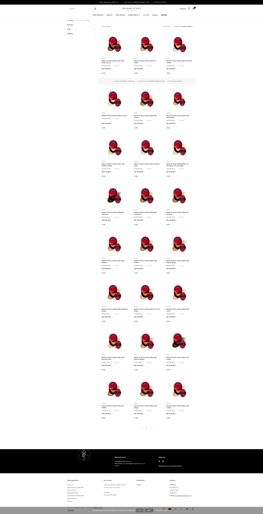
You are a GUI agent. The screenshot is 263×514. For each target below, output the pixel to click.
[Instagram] (163, 461)
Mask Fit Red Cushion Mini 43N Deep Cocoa (113, 62)
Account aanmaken (110, 495)
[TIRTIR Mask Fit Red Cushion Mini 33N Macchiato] (179, 99)
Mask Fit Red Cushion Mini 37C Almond (177, 213)
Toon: (165, 26)
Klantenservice (72, 498)
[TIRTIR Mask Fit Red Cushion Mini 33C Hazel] (147, 44)
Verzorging (120, 15)
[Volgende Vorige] (150, 428)
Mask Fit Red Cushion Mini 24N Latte (177, 310)
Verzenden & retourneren (75, 495)
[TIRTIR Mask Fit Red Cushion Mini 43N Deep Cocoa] (115, 44)
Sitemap (70, 501)
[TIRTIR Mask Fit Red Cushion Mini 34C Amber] (115, 389)
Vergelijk (116, 65)
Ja (139, 510)
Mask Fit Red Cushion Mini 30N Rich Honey (115, 310)
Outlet (146, 15)
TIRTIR (103, 58)
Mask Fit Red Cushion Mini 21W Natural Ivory (113, 358)
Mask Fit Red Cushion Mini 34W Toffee (145, 261)
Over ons (70, 485)
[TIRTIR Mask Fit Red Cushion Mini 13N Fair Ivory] (147, 147)
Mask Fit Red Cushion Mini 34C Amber (113, 407)
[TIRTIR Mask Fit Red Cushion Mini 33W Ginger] (147, 389)
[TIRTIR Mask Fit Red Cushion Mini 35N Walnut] (115, 244)
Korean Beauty (134, 15)
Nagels (155, 15)
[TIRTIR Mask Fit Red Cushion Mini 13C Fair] (115, 99)
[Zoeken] (95, 9)
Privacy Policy (72, 490)
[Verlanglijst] (189, 8)
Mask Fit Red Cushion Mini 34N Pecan (145, 116)
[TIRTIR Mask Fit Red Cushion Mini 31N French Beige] (179, 244)
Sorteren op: (178, 26)
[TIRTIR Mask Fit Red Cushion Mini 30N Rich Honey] (115, 293)
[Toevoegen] (124, 73)
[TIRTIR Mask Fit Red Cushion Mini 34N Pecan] (147, 99)
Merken (164, 15)
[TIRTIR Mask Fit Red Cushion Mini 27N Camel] (179, 389)
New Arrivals (98, 15)
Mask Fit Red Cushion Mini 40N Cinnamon (145, 213)
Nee (149, 510)
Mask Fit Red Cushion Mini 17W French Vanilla (113, 165)
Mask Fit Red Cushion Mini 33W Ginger (145, 407)
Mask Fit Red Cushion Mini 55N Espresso (113, 213)
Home (75, 20)
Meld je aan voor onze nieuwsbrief (170, 466)
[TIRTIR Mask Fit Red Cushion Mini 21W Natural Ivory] (115, 341)
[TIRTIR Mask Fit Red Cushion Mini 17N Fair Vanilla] (179, 44)
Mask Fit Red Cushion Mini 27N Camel (177, 407)
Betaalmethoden (72, 493)
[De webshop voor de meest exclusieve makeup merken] (131, 9)
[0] (192, 8)
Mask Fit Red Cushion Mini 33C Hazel (145, 62)
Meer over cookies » (162, 510)
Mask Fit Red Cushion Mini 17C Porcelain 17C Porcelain (177, 165)
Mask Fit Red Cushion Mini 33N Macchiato (177, 116)
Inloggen (107, 492)
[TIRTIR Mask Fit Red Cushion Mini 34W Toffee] (147, 244)
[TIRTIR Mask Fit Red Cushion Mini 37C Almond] (179, 196)
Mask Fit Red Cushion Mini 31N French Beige (177, 261)
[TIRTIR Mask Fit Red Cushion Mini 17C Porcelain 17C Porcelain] (179, 147)
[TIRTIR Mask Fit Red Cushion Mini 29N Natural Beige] (147, 341)
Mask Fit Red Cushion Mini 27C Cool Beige (147, 310)
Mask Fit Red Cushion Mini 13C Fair (114, 116)
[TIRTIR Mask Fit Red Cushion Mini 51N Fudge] (179, 341)
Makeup (109, 15)
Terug (71, 20)
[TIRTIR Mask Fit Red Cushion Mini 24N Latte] (179, 293)
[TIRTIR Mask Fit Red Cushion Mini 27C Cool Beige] (147, 293)
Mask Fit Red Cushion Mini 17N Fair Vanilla (179, 62)
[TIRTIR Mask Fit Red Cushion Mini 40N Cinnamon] (147, 196)
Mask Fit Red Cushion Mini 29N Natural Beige (145, 358)
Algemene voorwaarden (75, 487)
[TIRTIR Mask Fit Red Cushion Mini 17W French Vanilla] (115, 147)
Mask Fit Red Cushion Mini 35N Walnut (113, 261)
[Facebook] (159, 461)
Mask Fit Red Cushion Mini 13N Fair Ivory (147, 165)
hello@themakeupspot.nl (183, 495)
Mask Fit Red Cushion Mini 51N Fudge (177, 358)
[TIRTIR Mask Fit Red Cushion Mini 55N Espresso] (115, 196)
